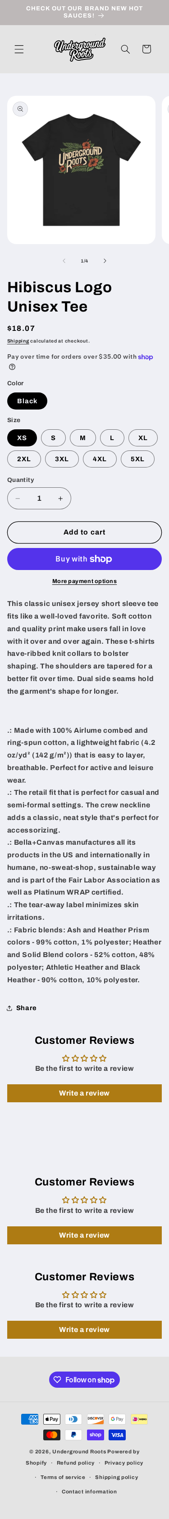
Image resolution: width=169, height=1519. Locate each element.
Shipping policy (116, 1477)
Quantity (20, 480)
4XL (100, 459)
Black (27, 401)
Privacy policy (124, 1463)
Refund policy (76, 1463)
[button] (19, 49)
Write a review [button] (84, 1093)
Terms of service (63, 1477)
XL (143, 437)
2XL (24, 459)
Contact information (89, 1491)
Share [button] (26, 1007)
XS (22, 437)
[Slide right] (105, 261)
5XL (138, 459)
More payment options (84, 581)
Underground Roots (79, 1451)
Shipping (18, 341)
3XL (62, 459)
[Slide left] (64, 261)
